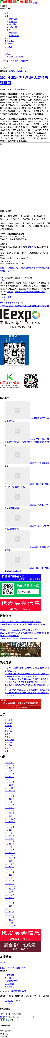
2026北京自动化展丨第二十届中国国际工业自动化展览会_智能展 (27, 442)
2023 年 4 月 (9, 875)
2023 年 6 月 (9, 870)
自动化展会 (9, 978)
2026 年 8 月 (9, 763)
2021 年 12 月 (10, 920)
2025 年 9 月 (9, 794)
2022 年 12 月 (10, 886)
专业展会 (13, 33)
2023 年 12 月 (10, 853)
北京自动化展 (5, 297)
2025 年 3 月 (9, 810)
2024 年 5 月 (9, 839)
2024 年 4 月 (9, 841)
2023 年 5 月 (9, 872)
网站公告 (8, 748)
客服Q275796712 (16, 57)
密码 (10, 1017)
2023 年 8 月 (9, 864)
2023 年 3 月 (9, 878)
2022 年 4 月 (9, 909)
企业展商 (8, 47)
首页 (6, 13)
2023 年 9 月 (9, 861)
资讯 (6, 16)
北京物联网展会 (11, 981)
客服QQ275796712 (8, 968)
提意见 (7, 54)
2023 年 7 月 (9, 867)
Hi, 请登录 (4, 61)
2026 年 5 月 (9, 771)
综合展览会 (14, 36)
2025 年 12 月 (10, 785)
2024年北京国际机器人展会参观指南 (30, 292)
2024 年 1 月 (9, 850)
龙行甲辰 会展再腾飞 (8, 303)
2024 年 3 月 (9, 844)
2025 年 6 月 (9, 802)
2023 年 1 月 (9, 884)
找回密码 (24, 61)
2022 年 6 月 (9, 903)
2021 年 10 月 (10, 926)
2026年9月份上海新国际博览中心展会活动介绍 (19, 630)
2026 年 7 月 (9, 765)
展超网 (35, 3)
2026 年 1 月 (9, 782)
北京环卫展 (9, 975)
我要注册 (14, 61)
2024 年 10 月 (10, 825)
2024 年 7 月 (9, 833)
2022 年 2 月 (9, 915)
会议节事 (8, 44)
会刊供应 (13, 24)
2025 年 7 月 (9, 799)
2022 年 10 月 (10, 892)
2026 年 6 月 (9, 768)
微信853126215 (23, 968)
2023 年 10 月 (10, 858)
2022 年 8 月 (9, 898)
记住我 (10, 1020)
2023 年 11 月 (10, 855)
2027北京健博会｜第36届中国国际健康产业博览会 (20, 622)
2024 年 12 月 (10, 819)
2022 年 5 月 (9, 906)
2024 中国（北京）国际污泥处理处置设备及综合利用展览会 (24, 306)
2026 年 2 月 (9, 779)
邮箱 (2, 1034)
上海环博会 (9, 987)
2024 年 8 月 (9, 830)
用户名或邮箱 (5, 1014)
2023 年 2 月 (9, 881)
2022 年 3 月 (9, 912)
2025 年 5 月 (9, 805)
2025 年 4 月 (9, 808)
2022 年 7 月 (9, 901)
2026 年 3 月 (9, 777)
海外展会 (13, 19)
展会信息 (3, 963)
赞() (2, 280)
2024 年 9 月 (9, 827)
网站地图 (22, 991)
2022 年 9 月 (9, 895)
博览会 (7, 39)
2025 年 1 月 (9, 816)
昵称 (2, 1031)
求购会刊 (13, 27)
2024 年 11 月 (10, 822)
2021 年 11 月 (10, 923)
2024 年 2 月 (9, 847)
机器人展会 (9, 984)
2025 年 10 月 (10, 791)
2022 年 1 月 (9, 917)
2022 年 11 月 (10, 889)
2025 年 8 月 (9, 796)
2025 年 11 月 (10, 788)
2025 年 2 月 (9, 813)
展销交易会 (9, 41)
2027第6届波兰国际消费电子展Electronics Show (19, 639)
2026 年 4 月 (9, 774)
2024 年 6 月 (9, 836)
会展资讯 (13, 22)
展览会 (7, 30)
